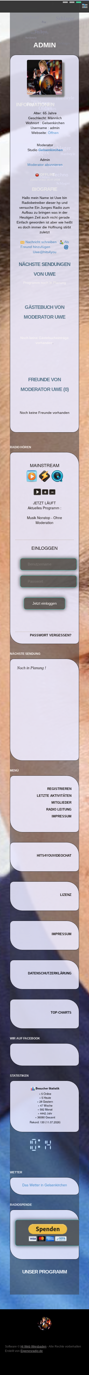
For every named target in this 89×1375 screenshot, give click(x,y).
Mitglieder (61, 802)
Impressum (61, 816)
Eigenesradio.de (32, 1351)
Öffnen (53, 133)
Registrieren (59, 789)
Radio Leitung (58, 809)
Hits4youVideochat (54, 855)
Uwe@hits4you (44, 252)
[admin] (45, 1323)
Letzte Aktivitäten (54, 796)
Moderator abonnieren (45, 165)
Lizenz (65, 895)
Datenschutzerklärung (49, 973)
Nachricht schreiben (41, 242)
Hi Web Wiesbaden (33, 1346)
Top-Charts (61, 1012)
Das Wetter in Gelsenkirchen (44, 1184)
